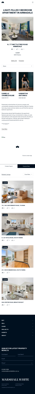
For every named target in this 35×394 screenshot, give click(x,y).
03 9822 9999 (5, 369)
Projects (5, 329)
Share (4, 66)
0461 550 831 (22, 98)
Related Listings (6, 174)
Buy (3, 320)
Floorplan (21, 60)
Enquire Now (26, 166)
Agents (4, 332)
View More (4, 129)
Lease (4, 326)
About (4, 335)
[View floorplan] (31, 39)
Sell (3, 323)
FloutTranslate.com (11, 387)
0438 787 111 (5, 98)
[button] (17, 147)
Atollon (20, 385)
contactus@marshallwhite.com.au (10, 371)
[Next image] (31, 29)
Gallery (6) (14, 60)
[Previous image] (4, 29)
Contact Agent (9, 166)
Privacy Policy (4, 385)
